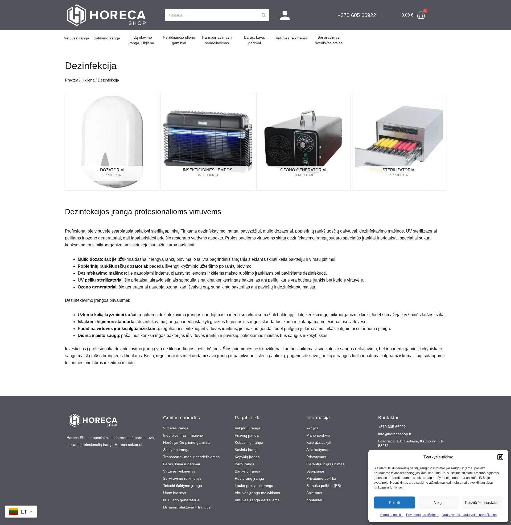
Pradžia (71, 80)
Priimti (394, 502)
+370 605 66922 (356, 15)
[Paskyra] (285, 15)
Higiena (87, 80)
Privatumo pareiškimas (422, 515)
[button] (500, 457)
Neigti (438, 502)
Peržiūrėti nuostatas (482, 502)
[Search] (263, 15)
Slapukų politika (391, 515)
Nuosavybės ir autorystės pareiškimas (469, 515)
